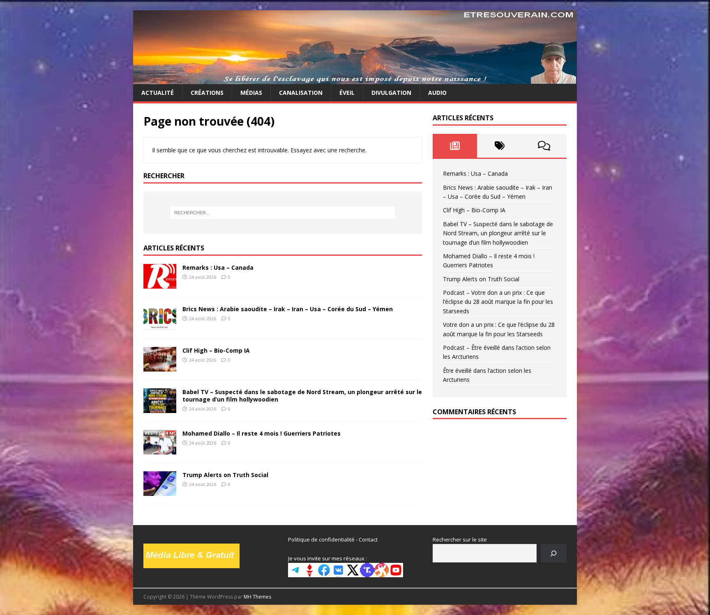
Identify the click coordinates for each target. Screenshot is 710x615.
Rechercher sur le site (460, 539)
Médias (251, 92)
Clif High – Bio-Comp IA (216, 350)
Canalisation (301, 92)
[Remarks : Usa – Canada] (159, 283)
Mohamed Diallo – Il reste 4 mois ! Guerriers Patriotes (261, 433)
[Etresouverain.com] (355, 79)
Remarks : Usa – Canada (218, 267)
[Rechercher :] (282, 213)
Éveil (347, 92)
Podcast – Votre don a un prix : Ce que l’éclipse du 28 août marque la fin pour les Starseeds (498, 302)
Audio (437, 92)
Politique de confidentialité (321, 539)
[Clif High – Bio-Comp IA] (159, 366)
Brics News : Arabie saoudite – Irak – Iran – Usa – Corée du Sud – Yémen (287, 309)
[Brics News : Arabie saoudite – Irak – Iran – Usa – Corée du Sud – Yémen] (159, 325)
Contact (368, 539)
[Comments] (544, 146)
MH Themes (257, 596)
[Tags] (499, 146)
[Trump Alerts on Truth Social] (159, 491)
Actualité (157, 92)
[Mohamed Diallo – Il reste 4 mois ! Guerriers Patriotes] (159, 450)
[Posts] (455, 146)
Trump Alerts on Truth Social (225, 475)
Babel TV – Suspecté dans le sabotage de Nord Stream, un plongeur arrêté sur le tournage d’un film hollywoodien (302, 395)
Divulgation (391, 92)
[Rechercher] (554, 553)
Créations (207, 92)
